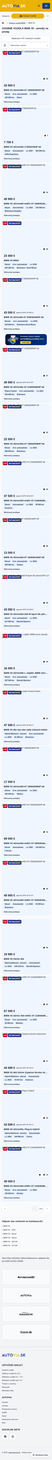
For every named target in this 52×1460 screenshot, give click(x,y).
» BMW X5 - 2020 (8, 1230)
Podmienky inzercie (9, 1409)
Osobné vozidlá (29, 16)
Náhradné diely (8, 1391)
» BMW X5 (6, 1226)
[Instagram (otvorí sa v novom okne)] (12, 1436)
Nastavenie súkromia (10, 1419)
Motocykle (6, 1387)
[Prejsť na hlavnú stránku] (14, 5)
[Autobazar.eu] (26, 1277)
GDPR (4, 1412)
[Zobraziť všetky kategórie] (47, 16)
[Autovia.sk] (26, 1295)
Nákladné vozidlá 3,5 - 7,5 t (12, 1377)
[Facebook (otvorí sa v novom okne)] (5, 1436)
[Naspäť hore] (5, 1209)
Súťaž (4, 1416)
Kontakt (5, 1402)
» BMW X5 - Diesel (9, 1234)
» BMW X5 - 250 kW (9, 1242)
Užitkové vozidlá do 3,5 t (11, 1373)
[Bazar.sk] (26, 1332)
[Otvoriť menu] (46, 6)
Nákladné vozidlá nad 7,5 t (12, 1380)
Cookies (5, 1406)
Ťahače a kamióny (9, 1384)
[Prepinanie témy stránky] (38, 5)
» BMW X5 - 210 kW (9, 1245)
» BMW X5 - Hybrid (9, 1238)
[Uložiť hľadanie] (5, 45)
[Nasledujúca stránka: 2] (47, 1209)
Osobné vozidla (8, 1370)
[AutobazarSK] (26, 1313)
